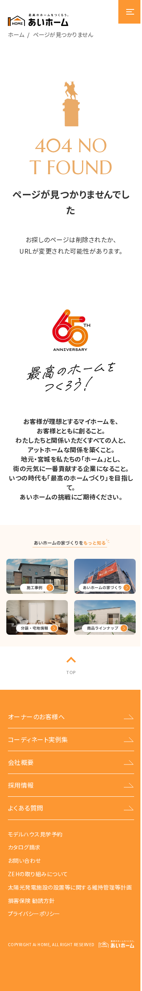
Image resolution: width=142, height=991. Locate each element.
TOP (70, 672)
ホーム (16, 34)
